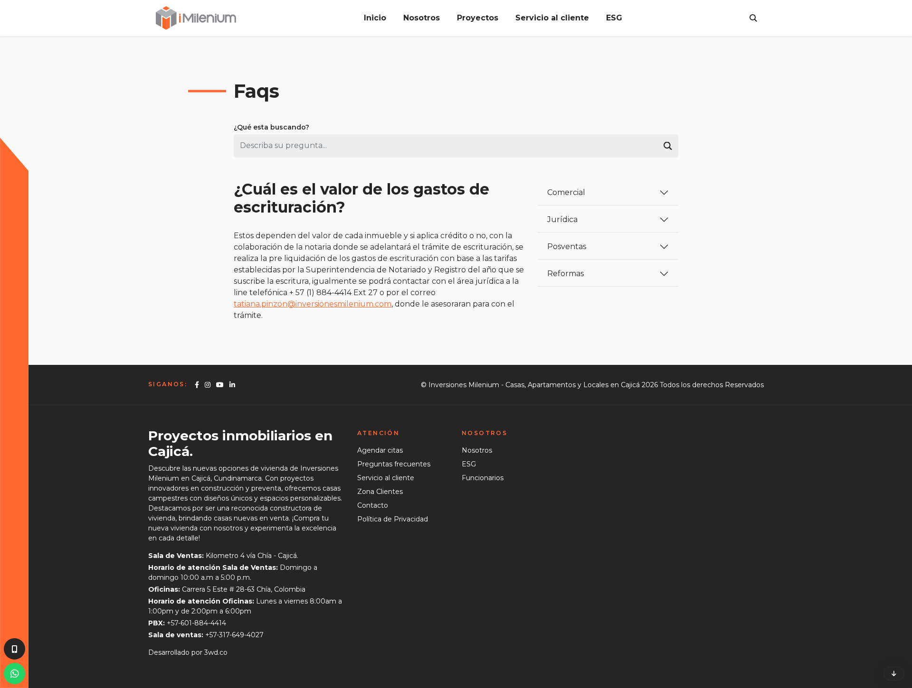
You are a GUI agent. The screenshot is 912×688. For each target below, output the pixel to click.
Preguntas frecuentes (393, 464)
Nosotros (421, 17)
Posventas (566, 246)
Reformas (565, 273)
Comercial (566, 192)
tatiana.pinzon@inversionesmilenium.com (312, 303)
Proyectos (477, 17)
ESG (614, 17)
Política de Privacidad (392, 519)
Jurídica (562, 219)
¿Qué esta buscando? (271, 127)
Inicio (375, 17)
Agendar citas (380, 450)
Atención (378, 433)
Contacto (372, 505)
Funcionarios (483, 478)
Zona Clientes (380, 491)
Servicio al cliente (552, 17)
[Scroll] (894, 673)
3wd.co (216, 652)
